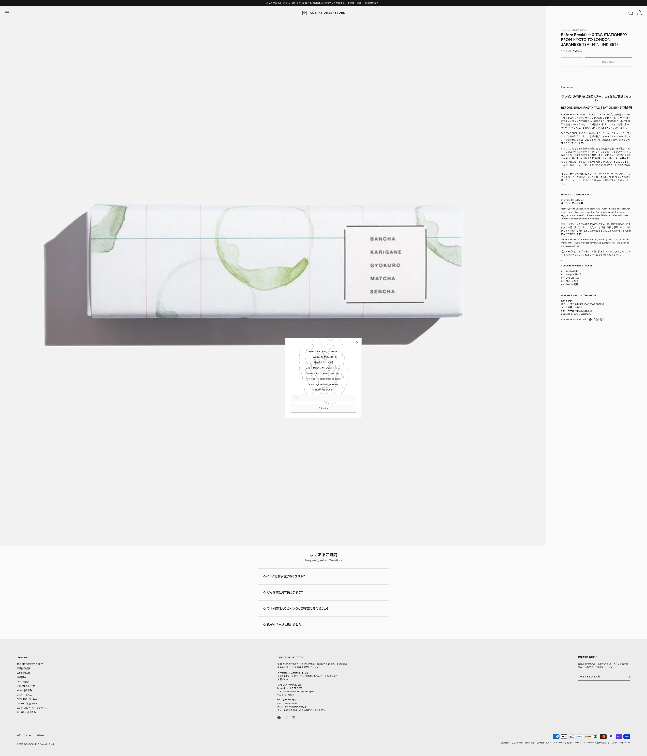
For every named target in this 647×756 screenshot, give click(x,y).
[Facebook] (279, 717)
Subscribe (323, 408)
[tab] (568, 87)
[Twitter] (294, 717)
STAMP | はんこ (24, 694)
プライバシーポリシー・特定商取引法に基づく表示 (595, 743)
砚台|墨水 (21, 677)
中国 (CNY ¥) (22, 735)
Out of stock (608, 62)
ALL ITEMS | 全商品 (26, 712)
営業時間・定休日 (543, 743)
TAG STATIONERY (31, 744)
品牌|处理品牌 (23, 668)
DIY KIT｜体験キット (27, 703)
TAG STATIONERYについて (30, 664)
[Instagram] (286, 717)
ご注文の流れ (517, 743)
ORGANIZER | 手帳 (26, 686)
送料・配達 (529, 743)
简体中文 (41, 735)
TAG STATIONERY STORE (573, 30)
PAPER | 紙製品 (24, 690)
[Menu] (7, 12)
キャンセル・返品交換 (562, 743)
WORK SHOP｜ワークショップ (32, 708)
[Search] (631, 13)
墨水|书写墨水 (23, 673)
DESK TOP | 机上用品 (27, 699)
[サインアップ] (628, 676)
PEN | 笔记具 (23, 681)
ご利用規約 (505, 743)
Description (567, 87)
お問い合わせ (624, 743)
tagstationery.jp (299, 706)
